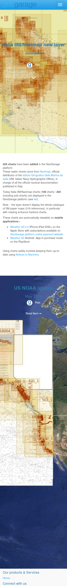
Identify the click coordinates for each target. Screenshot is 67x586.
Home (6, 578)
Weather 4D (17, 238)
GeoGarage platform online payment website (36, 234)
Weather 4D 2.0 (20, 227)
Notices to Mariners (27, 254)
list (35, 199)
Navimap (45, 171)
